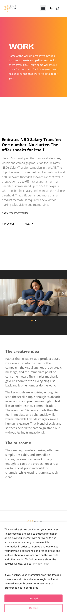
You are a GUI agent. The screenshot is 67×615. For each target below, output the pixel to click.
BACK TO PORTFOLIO (15, 213)
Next (28, 223)
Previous (8, 223)
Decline (33, 607)
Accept (33, 598)
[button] (43, 8)
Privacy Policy (41, 563)
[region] (33, 568)
